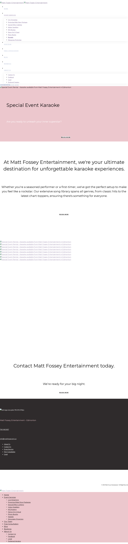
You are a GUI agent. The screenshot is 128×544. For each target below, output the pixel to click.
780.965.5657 (4, 429)
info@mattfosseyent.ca (8, 439)
